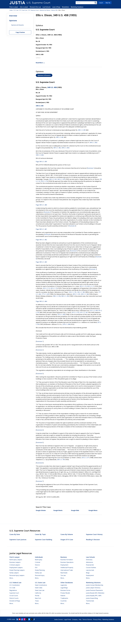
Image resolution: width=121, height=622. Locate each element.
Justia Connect (58, 619)
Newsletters (65, 7)
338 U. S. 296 (65, 296)
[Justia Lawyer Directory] (34, 619)
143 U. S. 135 (72, 292)
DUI (36, 567)
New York (38, 598)
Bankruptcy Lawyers (15, 560)
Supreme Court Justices (17, 540)
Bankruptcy (38, 560)
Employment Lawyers (16, 567)
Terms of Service (87, 619)
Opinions (13, 20)
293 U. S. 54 (44, 181)
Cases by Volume (66, 534)
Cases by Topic (40, 534)
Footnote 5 (73, 251)
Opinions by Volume (45, 10)
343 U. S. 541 (53, 179)
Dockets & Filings (14, 601)
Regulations (13, 590)
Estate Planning (40, 570)
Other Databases (66, 583)
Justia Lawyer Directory (93, 588)
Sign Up (108, 2)
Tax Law (63, 575)
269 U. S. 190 (61, 459)
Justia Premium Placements (94, 590)
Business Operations (66, 562)
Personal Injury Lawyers (16, 575)
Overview (13, 16)
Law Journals (90, 570)
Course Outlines (91, 567)
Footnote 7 (93, 269)
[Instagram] (24, 619)
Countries (63, 601)
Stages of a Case (66, 540)
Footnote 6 (39, 463)
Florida (37, 595)
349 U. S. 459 (82, 130)
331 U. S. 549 (94, 310)
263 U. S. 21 (90, 286)
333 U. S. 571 (85, 457)
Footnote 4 (48, 234)
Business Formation (66, 560)
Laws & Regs (56, 7)
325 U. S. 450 (61, 314)
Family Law (38, 573)
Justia (11, 10)
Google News (93, 510)
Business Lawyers (14, 562)
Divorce (37, 565)
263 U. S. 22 (46, 288)
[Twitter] (32, 619)
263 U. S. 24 (53, 288)
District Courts (13, 598)
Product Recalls (65, 593)
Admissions (89, 562)
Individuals (39, 557)
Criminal (37, 562)
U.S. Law (16, 10)
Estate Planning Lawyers (17, 570)
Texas (37, 601)
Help (80, 619)
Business (63, 557)
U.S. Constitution (14, 585)
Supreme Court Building (43, 540)
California (38, 593)
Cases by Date (14, 534)
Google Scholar (41, 510)
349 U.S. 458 (52, 87)
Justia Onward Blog (92, 598)
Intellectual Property (66, 567)
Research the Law (35, 7)
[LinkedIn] (17, 619)
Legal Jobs (63, 585)
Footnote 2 (47, 212)
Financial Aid (90, 565)
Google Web (75, 510)
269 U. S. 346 (85, 294)
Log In (101, 2)
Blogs (88, 573)
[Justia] (17, 2)
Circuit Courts (13, 595)
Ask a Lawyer (24, 7)
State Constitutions (41, 585)
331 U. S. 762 (84, 312)
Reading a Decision (93, 540)
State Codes (38, 588)
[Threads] (27, 619)
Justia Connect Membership (94, 585)
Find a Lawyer (13, 7)
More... (11, 578)
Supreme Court (14, 593)
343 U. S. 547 (61, 179)
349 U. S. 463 (93, 142)
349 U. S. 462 (60, 137)
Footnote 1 (90, 168)
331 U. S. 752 (75, 312)
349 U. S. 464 (65, 148)
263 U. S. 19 (83, 286)
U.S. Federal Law (15, 583)
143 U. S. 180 (81, 292)
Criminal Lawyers (14, 565)
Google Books (57, 510)
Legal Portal (67, 619)
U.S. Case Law (23, 10)
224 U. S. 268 (66, 324)
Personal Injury (39, 575)
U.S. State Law (40, 583)
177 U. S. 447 (45, 294)
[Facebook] (22, 619)
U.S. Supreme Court (33, 10)
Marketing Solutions (77, 7)
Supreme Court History (94, 534)
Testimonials (90, 601)
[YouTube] (20, 619)
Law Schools (46, 7)
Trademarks (64, 598)
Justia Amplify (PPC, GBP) (93, 595)
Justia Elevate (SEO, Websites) (95, 593)
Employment (64, 565)
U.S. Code (12, 588)
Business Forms (65, 590)
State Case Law (39, 590)
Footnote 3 (72, 226)
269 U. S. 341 (76, 294)
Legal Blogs (64, 588)
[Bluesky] (29, 619)
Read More (39, 63)
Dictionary (89, 560)
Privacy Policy (97, 619)
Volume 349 (54, 10)
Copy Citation (20, 32)
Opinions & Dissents (44, 75)
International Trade (66, 570)
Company (75, 619)
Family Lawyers (14, 573)
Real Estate (63, 573)
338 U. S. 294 (56, 296)
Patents (62, 595)
